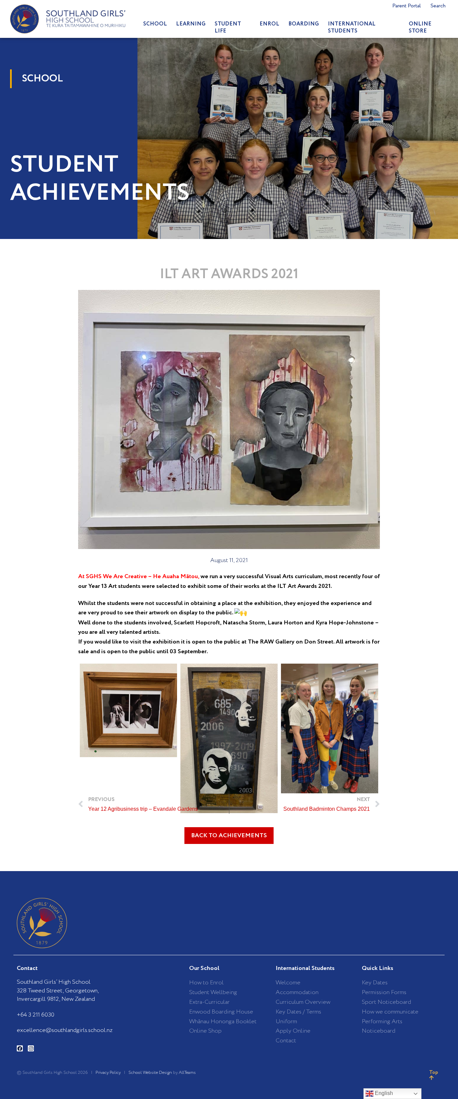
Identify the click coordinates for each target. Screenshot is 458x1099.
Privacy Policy (108, 1073)
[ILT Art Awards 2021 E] (229, 738)
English (383, 1093)
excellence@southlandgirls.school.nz (65, 1030)
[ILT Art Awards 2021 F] (128, 710)
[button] (229, 835)
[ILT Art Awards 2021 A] (329, 728)
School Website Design (150, 1073)
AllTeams (187, 1073)
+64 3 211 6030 (35, 1015)
